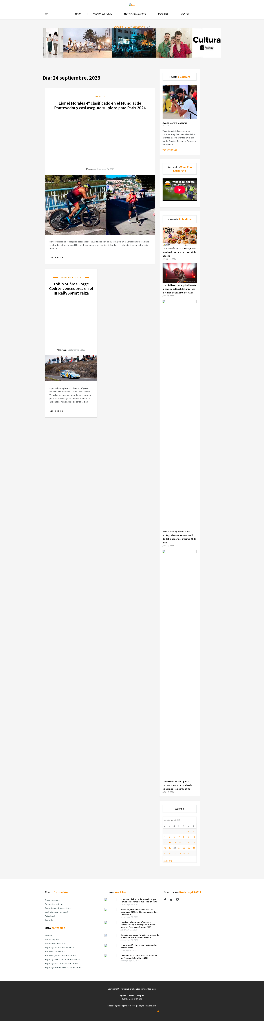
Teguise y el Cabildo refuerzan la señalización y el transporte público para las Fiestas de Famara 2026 (138, 924)
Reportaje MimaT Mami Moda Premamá (63, 959)
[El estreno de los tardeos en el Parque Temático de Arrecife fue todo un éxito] (111, 900)
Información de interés (55, 943)
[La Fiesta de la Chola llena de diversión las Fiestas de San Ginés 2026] (111, 956)
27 (175, 853)
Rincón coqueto (52, 939)
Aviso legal (50, 916)
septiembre (139, 26)
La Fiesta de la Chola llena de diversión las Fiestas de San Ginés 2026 (139, 956)
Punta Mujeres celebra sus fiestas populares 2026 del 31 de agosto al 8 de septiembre (139, 912)
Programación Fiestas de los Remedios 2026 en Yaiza (139, 946)
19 (170, 847)
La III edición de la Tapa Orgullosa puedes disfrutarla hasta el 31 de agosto (179, 252)
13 (175, 842)
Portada (118, 26)
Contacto (49, 920)
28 (179, 853)
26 (170, 853)
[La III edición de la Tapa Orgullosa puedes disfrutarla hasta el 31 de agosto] (180, 245)
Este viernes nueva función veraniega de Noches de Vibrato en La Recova (140, 936)
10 (194, 837)
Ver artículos (170, 150)
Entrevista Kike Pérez (55, 951)
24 (194, 847)
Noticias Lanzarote (135, 13)
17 (194, 842)
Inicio (78, 13)
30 (189, 853)
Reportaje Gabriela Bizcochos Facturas (63, 967)
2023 (128, 26)
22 (184, 847)
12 (170, 842)
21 (179, 847)
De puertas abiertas (54, 904)
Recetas (48, 935)
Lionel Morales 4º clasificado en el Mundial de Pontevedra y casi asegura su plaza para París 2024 (100, 105)
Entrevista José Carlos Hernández (60, 955)
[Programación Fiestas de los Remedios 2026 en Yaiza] (111, 946)
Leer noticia (56, 257)
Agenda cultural (102, 13)
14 (179, 842)
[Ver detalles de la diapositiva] (132, 43)
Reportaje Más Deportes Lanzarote (61, 963)
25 (165, 853)
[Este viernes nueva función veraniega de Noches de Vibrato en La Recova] (111, 936)
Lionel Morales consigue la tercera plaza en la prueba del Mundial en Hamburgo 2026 (178, 785)
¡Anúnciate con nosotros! (56, 912)
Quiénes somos (52, 900)
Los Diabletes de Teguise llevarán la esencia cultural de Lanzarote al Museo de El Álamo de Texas (179, 289)
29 (184, 853)
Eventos (185, 13)
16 (189, 842)
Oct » (171, 860)
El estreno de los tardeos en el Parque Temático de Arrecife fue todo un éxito (139, 900)
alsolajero (90, 169)
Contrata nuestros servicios (58, 908)
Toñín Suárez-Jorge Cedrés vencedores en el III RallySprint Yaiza (71, 288)
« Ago (165, 860)
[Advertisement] (100, 136)
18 (165, 847)
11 (165, 842)
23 (189, 847)
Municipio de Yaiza (71, 277)
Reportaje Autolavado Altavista (59, 947)
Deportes (163, 13)
